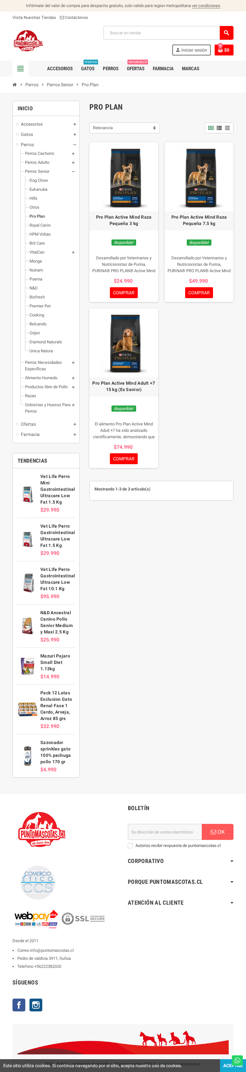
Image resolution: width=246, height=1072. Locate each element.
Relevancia (103, 127)
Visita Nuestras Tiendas (34, 17)
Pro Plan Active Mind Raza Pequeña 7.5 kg (199, 220)
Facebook (18, 1005)
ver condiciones (206, 5)
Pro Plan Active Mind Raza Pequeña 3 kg (124, 220)
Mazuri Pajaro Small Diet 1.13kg (55, 662)
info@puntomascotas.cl (52, 950)
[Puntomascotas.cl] (28, 40)
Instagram (35, 1005)
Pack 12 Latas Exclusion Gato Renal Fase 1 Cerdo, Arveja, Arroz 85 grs (56, 705)
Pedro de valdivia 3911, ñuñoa (44, 958)
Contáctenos (76, 17)
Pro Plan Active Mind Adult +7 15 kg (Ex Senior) (123, 386)
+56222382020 (47, 966)
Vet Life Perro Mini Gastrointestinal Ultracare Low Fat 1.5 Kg (57, 489)
